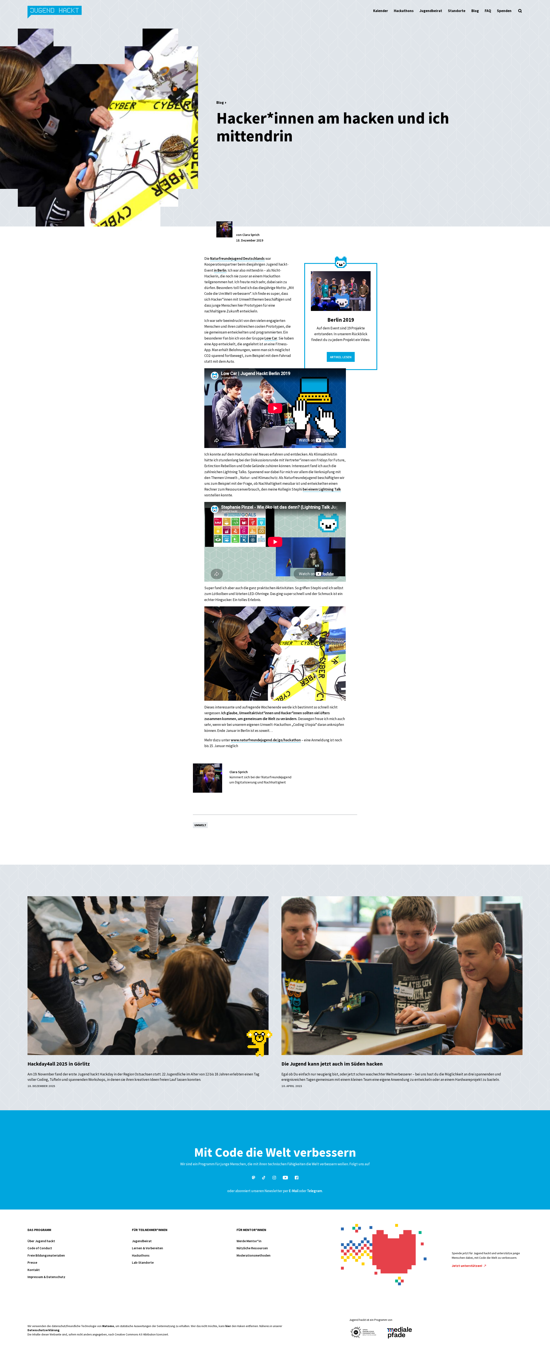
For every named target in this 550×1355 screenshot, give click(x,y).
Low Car (270, 338)
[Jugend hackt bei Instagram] (274, 1178)
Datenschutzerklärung (44, 1330)
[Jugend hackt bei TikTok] (264, 1178)
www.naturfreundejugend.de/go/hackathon (266, 740)
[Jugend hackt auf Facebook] (296, 1178)
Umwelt (200, 825)
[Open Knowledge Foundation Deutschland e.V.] (363, 1332)
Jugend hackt (55, 12)
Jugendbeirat (430, 10)
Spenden (504, 10)
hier (228, 1326)
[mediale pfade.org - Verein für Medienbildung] (399, 1333)
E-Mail (293, 1190)
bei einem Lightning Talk (322, 489)
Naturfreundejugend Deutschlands (237, 258)
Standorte (456, 10)
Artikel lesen (340, 357)
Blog (475, 10)
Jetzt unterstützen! (467, 1266)
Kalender (380, 10)
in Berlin (220, 270)
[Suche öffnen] (519, 10)
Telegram (314, 1190)
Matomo (108, 1326)
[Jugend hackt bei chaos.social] (253, 1178)
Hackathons (404, 10)
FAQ (488, 10)
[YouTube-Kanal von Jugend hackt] (285, 1178)
